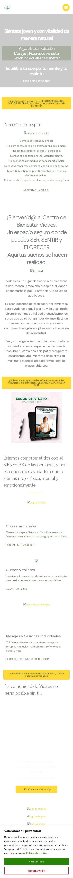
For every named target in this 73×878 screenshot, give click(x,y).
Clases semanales (21, 526)
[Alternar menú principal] (66, 7)
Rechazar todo (36, 870)
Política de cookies (36, 853)
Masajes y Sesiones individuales (33, 636)
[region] (36, 851)
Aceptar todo (36, 861)
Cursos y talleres (20, 569)
